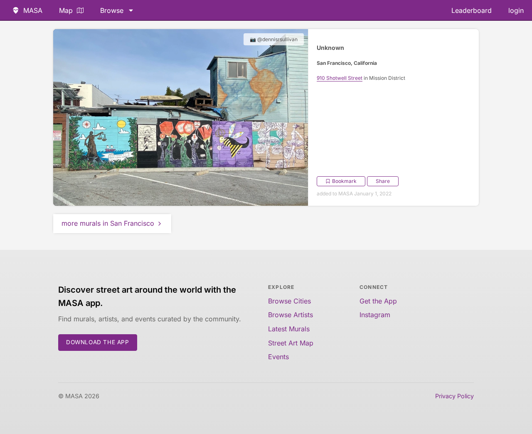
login (516, 10)
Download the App (97, 342)
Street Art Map (290, 343)
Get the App (378, 301)
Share (383, 181)
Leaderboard (471, 10)
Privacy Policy (454, 395)
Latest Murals (289, 329)
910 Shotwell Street (339, 78)
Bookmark (344, 181)
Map (66, 10)
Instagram (375, 315)
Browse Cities (289, 301)
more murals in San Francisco (108, 223)
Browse (111, 10)
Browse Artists (290, 315)
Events (278, 357)
